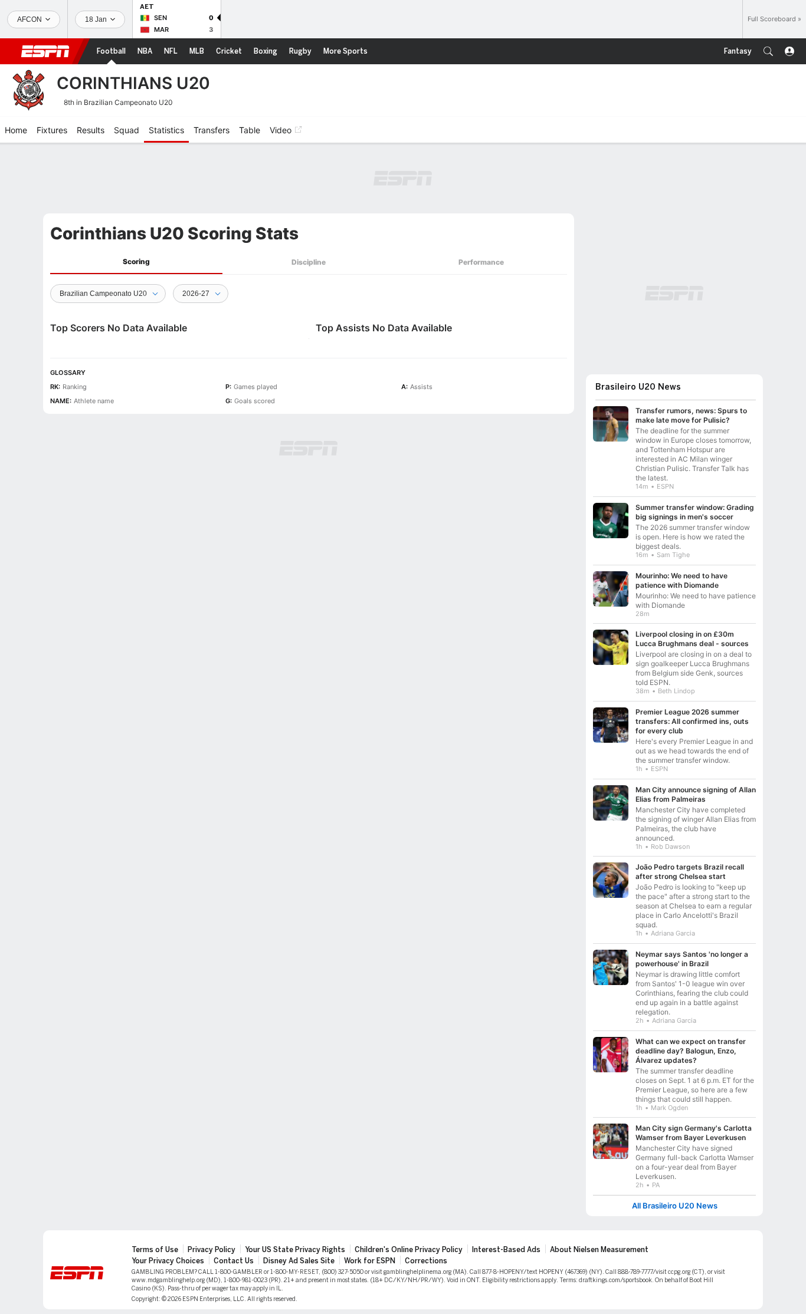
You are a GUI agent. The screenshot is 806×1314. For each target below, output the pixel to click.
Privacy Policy (211, 1250)
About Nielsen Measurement (599, 1250)
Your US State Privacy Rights (295, 1250)
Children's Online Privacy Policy (409, 1250)
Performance (481, 262)
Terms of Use (155, 1250)
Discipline (308, 262)
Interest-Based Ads (506, 1250)
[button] (768, 51)
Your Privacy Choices (168, 1261)
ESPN (45, 51)
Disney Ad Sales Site (299, 1261)
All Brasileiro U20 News (674, 1205)
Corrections (426, 1261)
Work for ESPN (369, 1261)
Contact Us (234, 1261)
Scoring (136, 261)
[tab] (136, 262)
